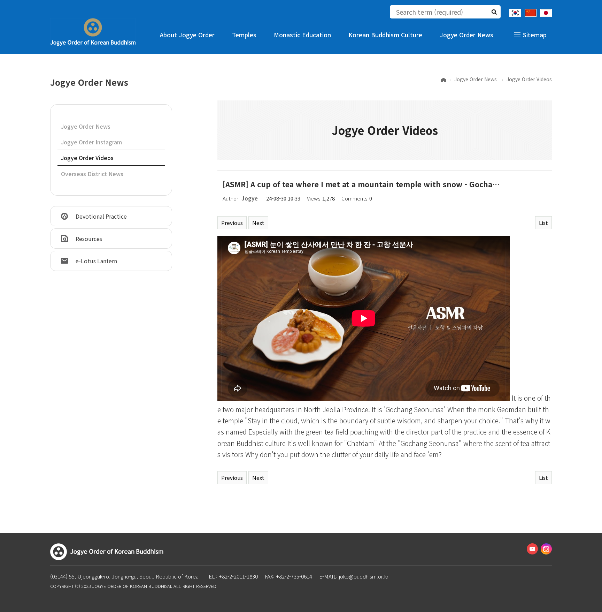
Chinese (531, 13)
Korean (515, 13)
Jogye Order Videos (87, 157)
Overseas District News (92, 173)
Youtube (532, 548)
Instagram (546, 548)
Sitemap (535, 34)
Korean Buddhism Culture (385, 34)
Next (258, 222)
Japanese (546, 13)
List (543, 222)
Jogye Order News (466, 34)
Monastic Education (302, 34)
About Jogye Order (187, 34)
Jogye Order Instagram (91, 142)
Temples (244, 34)
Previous (232, 222)
